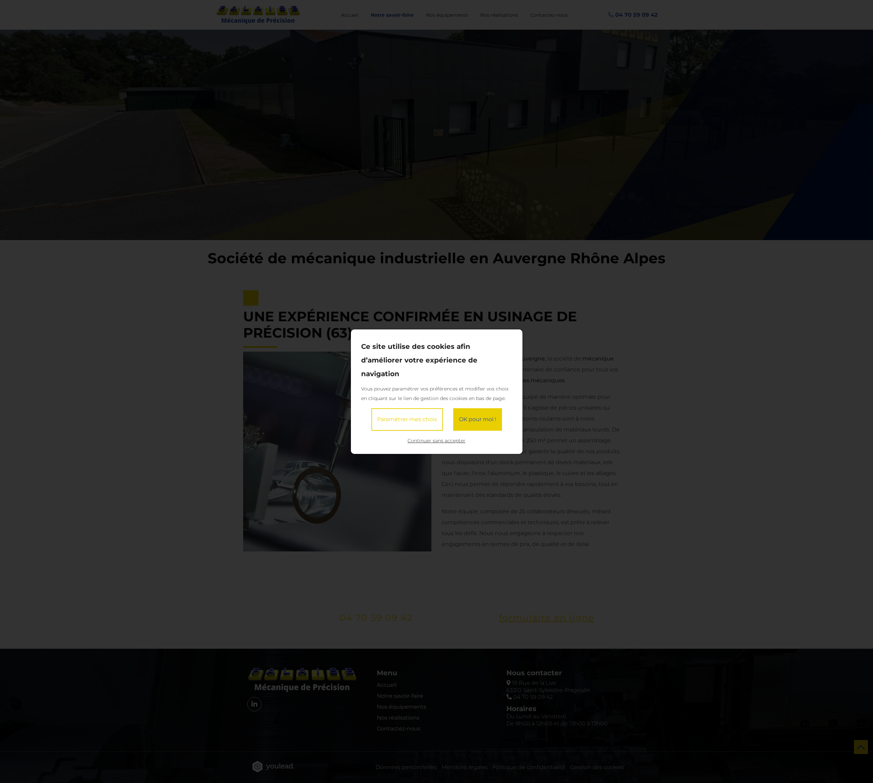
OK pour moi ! (477, 419)
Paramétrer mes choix (407, 419)
